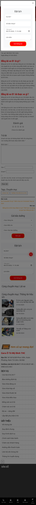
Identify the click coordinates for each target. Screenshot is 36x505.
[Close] (32, 3)
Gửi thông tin (18, 44)
